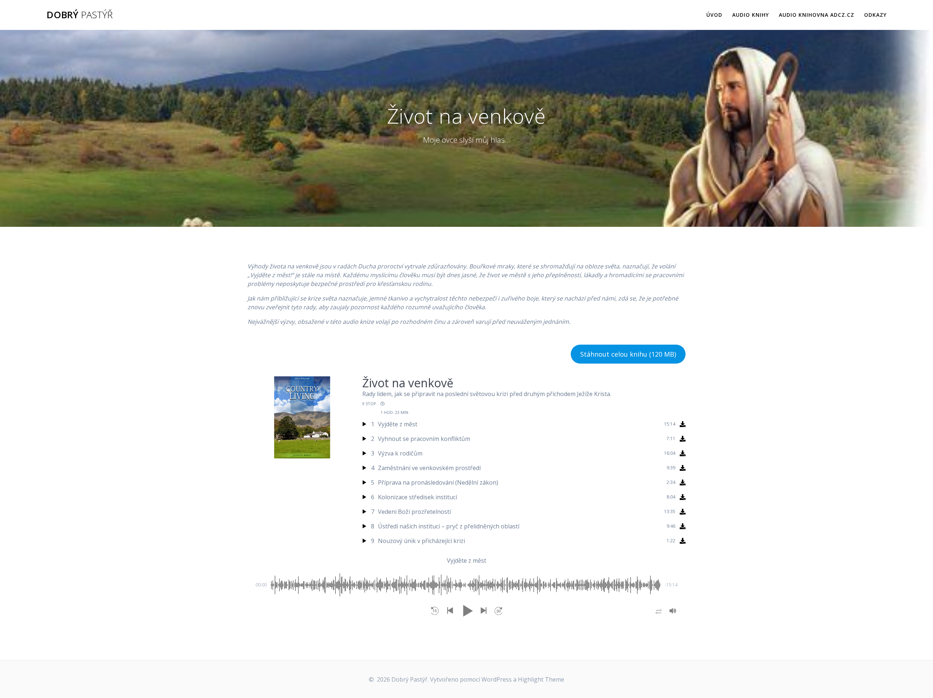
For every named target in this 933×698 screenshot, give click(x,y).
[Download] (683, 424)
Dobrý (80, 15)
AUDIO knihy (750, 14)
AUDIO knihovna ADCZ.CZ (816, 14)
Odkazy (875, 14)
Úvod (714, 14)
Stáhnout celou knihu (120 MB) (628, 354)
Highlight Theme (541, 679)
